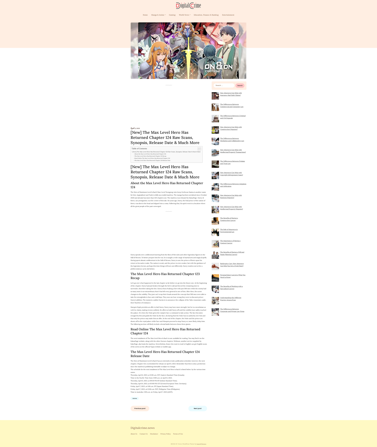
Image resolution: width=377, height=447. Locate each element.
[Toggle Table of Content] (198, 149)
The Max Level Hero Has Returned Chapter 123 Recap (150, 156)
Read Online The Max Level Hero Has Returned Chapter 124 (152, 158)
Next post (198, 408)
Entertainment (228, 15)
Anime (135, 398)
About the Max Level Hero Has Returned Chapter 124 (150, 154)
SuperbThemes (201, 444)
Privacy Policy (165, 434)
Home (145, 15)
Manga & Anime (157, 15)
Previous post (139, 408)
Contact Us (144, 434)
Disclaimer (154, 434)
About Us (134, 434)
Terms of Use (178, 434)
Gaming (172, 15)
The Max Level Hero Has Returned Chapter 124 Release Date (152, 160)
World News (184, 15)
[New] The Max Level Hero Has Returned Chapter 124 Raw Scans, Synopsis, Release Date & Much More (167, 152)
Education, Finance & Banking (206, 15)
